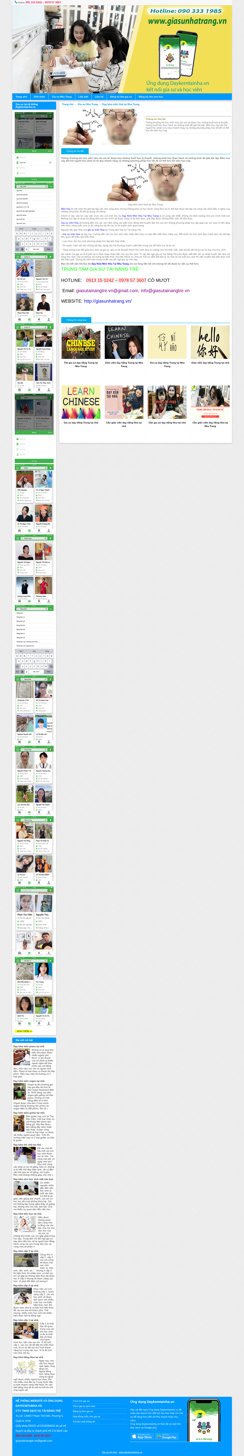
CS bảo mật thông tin (84, 1421)
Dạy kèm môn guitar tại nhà (28, 1112)
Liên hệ (99, 96)
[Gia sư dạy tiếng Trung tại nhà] (81, 418)
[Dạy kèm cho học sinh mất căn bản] (25, 1194)
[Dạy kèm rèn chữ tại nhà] (24, 1162)
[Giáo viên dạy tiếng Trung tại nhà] (210, 358)
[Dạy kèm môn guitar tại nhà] (18, 1130)
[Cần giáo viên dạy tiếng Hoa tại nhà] (124, 418)
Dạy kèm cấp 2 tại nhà (25, 1285)
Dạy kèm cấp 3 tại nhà (25, 1251)
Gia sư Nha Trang (62, 96)
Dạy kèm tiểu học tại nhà (27, 1213)
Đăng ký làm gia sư (121, 96)
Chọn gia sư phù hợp (84, 1406)
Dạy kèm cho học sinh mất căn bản (33, 1179)
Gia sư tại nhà (109, 1452)
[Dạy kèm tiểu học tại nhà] (24, 1231)
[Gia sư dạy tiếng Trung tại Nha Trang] (167, 358)
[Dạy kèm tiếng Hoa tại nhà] (25, 1375)
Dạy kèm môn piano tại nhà (28, 1046)
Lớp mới (83, 96)
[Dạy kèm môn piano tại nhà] (21, 1064)
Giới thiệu (39, 96)
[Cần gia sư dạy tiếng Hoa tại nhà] (167, 418)
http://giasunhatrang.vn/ (108, 301)
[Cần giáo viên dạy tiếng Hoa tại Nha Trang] (210, 418)
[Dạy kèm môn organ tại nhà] (19, 1099)
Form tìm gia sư (81, 1401)
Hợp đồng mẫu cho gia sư (86, 1416)
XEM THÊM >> (23, 1031)
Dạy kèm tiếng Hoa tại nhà (28, 1357)
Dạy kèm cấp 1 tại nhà (25, 1320)
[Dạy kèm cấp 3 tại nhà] (25, 1266)
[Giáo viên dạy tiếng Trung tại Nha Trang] (124, 358)
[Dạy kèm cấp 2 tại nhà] (22, 1303)
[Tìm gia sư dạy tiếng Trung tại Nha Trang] (81, 358)
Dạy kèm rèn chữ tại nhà (27, 1144)
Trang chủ (21, 96)
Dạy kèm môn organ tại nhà (28, 1081)
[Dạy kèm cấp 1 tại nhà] (25, 1338)
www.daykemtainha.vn (130, 1452)
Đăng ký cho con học (151, 96)
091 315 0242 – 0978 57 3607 (43, 2)
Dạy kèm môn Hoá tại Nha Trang (120, 104)
